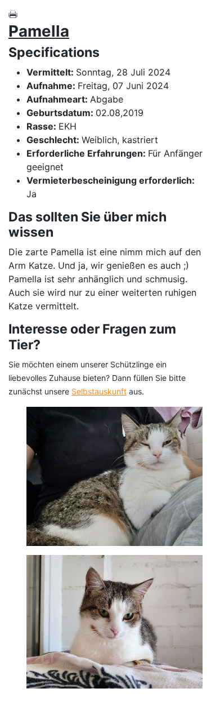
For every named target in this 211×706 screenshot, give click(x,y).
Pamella (38, 31)
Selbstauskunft (99, 391)
